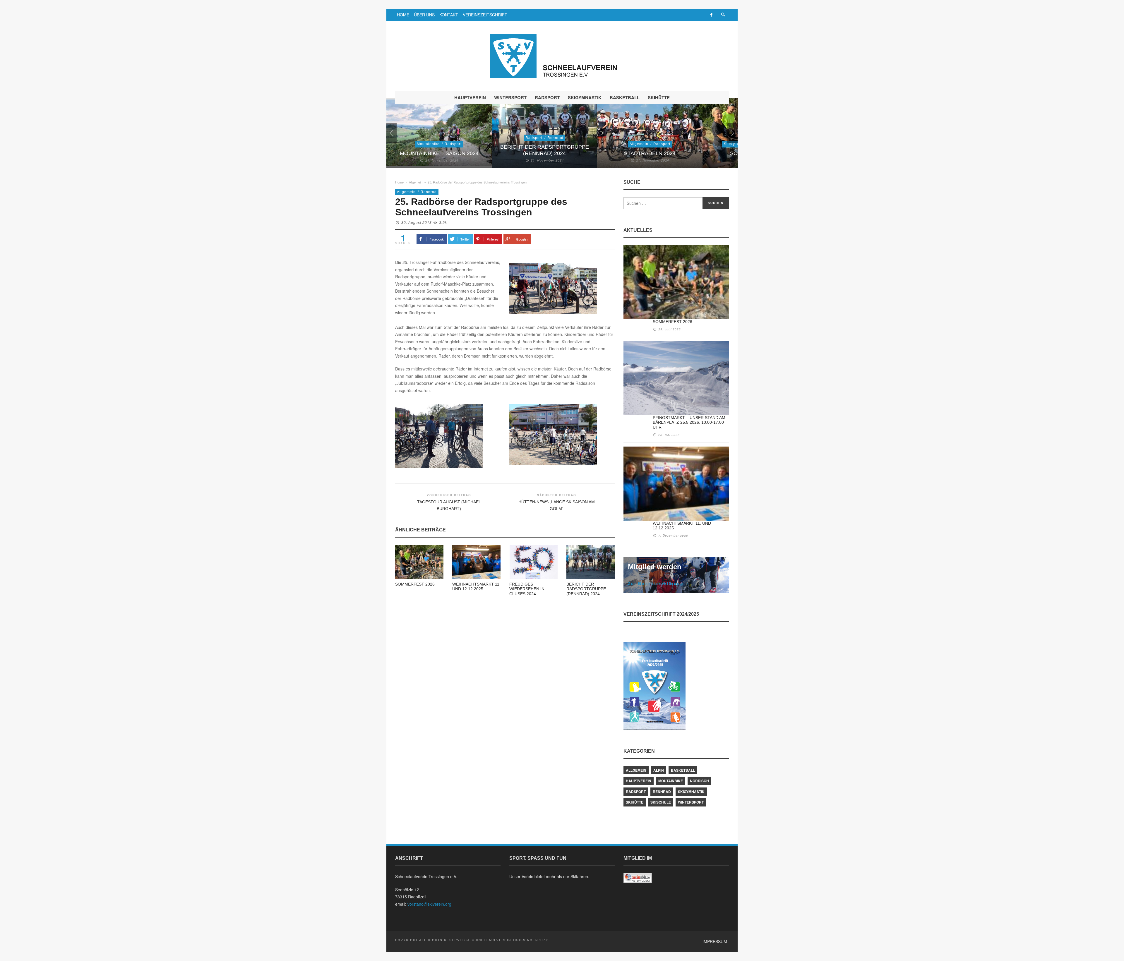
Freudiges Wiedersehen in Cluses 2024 (526, 589)
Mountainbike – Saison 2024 (439, 153)
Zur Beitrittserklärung (655, 583)
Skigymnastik (691, 791)
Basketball (683, 770)
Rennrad (555, 138)
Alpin (658, 770)
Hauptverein (638, 780)
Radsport (453, 144)
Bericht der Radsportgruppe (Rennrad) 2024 (544, 150)
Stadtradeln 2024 (650, 153)
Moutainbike (428, 144)
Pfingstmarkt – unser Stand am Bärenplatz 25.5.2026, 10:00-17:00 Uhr (689, 422)
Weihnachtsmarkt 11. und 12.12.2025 (476, 586)
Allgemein (639, 144)
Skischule (660, 802)
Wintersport (691, 802)
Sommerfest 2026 (415, 584)
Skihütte (634, 802)
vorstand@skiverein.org (429, 904)
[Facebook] (711, 15)
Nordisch (699, 780)
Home (399, 182)
